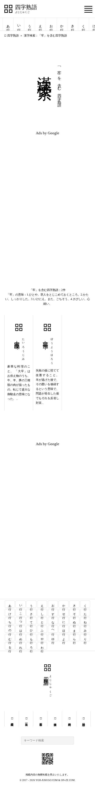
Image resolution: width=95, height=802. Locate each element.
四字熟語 (26, 7)
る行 (9, 646)
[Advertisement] (47, 170)
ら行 (74, 637)
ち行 (9, 620)
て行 (31, 620)
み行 (85, 629)
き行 (72, 24)
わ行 (42, 646)
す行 (53, 612)
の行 (9, 629)
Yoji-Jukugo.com (47, 780)
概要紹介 (11, 718)
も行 (31, 637)
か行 (62, 24)
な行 (53, 620)
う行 (29, 24)
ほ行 (63, 629)
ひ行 (31, 629)
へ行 (53, 629)
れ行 (20, 646)
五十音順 (40, 718)
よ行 (63, 637)
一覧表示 (26, 718)
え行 (40, 24)
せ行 (63, 612)
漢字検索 (54, 718)
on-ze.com (68, 780)
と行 (42, 620)
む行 (9, 637)
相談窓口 (83, 718)
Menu (88, 9)
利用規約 (69, 718)
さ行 (31, 612)
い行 (19, 24)
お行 (51, 24)
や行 (42, 637)
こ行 (20, 612)
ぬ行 (74, 620)
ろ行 (31, 646)
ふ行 (42, 629)
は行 (20, 629)
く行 (83, 24)
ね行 (85, 620)
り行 (85, 637)
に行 (63, 620)
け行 (9, 612)
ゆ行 (53, 637)
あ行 (8, 24)
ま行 (74, 629)
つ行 (20, 620)
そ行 (74, 612)
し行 (42, 612)
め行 (20, 637)
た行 (85, 612)
